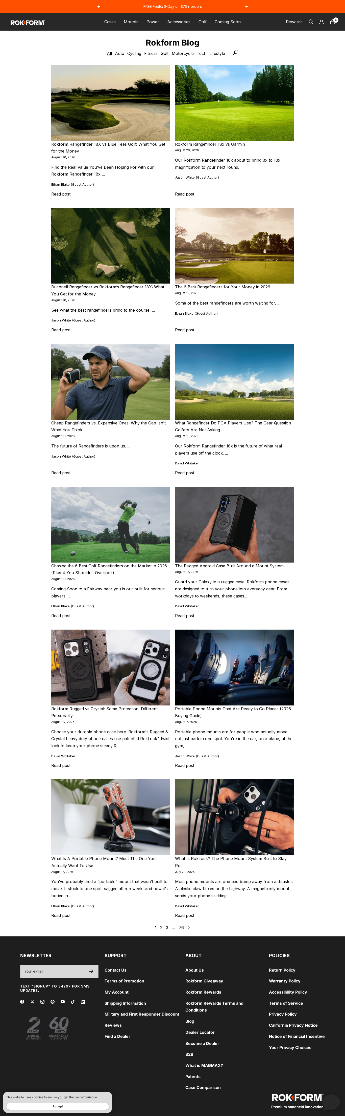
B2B (189, 1054)
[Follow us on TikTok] (73, 1002)
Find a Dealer (117, 1036)
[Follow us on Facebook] (22, 1002)
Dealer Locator (200, 1032)
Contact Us (116, 970)
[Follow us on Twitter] (32, 1002)
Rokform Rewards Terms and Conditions (214, 1007)
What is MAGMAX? (204, 1065)
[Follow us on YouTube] (63, 1002)
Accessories (178, 21)
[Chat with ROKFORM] (331, 1102)
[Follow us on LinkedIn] (83, 1002)
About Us (194, 970)
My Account (117, 992)
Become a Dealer (202, 1043)
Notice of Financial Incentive (297, 1036)
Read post (60, 194)
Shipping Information (125, 1003)
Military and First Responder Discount (142, 1014)
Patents (193, 1076)
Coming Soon (228, 21)
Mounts (131, 21)
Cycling (134, 53)
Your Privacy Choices (290, 1047)
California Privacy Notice (293, 1025)
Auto (119, 53)
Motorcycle (183, 53)
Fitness (151, 53)
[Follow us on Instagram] (42, 1002)
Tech (201, 53)
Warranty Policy (285, 980)
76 (181, 927)
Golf (203, 21)
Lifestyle (217, 53)
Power (152, 21)
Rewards (294, 21)
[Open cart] (332, 21)
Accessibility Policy (288, 992)
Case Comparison (203, 1087)
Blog (189, 1021)
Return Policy (282, 970)
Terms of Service (286, 1003)
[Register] (91, 971)
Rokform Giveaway (204, 980)
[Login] (321, 22)
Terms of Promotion (124, 980)
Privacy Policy (283, 1014)
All (109, 53)
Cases (110, 21)
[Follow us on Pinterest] (53, 1002)
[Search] (311, 21)
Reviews (113, 1025)
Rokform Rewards (203, 992)
